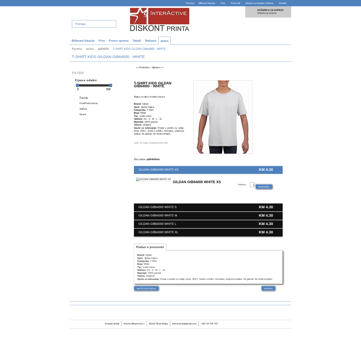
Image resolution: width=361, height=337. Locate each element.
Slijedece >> (158, 67)
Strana (82, 114)
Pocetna (190, 3)
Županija (83, 97)
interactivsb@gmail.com (184, 323)
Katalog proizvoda (159, 142)
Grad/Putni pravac (88, 103)
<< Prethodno (143, 67)
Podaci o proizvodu (150, 247)
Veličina (83, 109)
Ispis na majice (141, 142)
